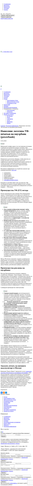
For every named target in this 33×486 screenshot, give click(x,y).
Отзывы (6, 420)
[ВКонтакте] (2, 393)
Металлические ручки (13, 101)
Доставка (6, 8)
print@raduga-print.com (7, 18)
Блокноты (9, 111)
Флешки (6, 404)
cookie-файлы (13, 483)
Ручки (5, 397)
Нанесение (7, 7)
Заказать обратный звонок (7, 15)
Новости (6, 425)
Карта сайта (7, 423)
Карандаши (7, 402)
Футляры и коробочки (10, 409)
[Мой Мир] (6, 393)
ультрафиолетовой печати (11, 180)
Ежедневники (11, 110)
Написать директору (6, 17)
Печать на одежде (9, 411)
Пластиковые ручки (12, 100)
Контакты (6, 5)
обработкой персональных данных (10, 443)
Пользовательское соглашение (12, 422)
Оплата (6, 9)
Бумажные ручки (11, 103)
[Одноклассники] (4, 393)
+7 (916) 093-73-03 (7, 51)
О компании (7, 4)
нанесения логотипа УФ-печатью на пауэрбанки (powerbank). (16, 372)
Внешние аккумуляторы (10, 405)
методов (14, 170)
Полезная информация (10, 426)
